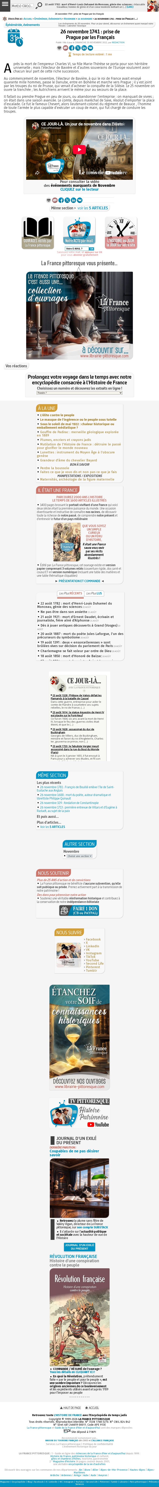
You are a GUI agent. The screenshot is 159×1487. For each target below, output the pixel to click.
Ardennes (66, 1475)
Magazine (5, 1482)
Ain (80, 1469)
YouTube (92, 960)
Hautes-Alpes (137, 1469)
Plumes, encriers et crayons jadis (65, 440)
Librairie (124, 1482)
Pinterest (93, 967)
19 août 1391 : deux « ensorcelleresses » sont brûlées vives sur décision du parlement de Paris (75, 644)
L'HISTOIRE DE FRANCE (68, 1415)
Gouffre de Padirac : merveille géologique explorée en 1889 (78, 434)
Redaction (118, 42)
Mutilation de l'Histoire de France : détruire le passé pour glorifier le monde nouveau (79, 446)
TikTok (90, 957)
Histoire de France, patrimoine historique (73, 1456)
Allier (95, 1469)
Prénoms (153, 1482)
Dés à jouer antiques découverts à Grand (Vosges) (79, 625)
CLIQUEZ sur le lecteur (79, 189)
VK (88, 950)
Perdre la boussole (54, 468)
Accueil (28, 18)
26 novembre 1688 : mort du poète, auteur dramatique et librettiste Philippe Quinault (74, 796)
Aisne (87, 1469)
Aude (93, 1475)
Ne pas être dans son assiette (64, 612)
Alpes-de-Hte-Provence (114, 1469)
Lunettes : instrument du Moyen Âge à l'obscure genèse (76, 454)
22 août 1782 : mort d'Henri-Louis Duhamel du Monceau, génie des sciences (74, 605)
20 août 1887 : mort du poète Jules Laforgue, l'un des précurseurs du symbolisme (80, 635)
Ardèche (54, 1475)
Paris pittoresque (138, 1482)
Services (79, 1484)
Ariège (77, 1475)
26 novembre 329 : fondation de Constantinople (69, 803)
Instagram (94, 953)
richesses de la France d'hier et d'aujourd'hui (100, 1453)
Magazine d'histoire (64, 1461)
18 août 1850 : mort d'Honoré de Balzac (71, 656)
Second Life (95, 964)
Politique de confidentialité (98, 1444)
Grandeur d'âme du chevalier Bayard (68, 460)
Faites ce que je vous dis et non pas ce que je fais (78, 472)
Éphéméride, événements (48, 18)
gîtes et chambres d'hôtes (66, 1458)
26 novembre (85, 18)
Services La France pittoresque (63, 1444)
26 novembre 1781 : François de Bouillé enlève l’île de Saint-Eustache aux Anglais (75, 789)
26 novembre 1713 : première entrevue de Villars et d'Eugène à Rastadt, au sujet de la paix (77, 809)
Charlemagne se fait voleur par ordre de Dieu (76, 651)
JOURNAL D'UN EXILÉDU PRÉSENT (79, 1247)
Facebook (93, 939)
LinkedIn (92, 946)
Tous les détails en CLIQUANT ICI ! (72, 1372)
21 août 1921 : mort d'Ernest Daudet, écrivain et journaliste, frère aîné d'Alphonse (75, 618)
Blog (30, 1482)
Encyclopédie (18, 1482)
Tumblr (91, 971)
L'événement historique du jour (79, 1446)
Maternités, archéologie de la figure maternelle (77, 479)
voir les (93, 208)
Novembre (69, 18)
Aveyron (102, 1475)
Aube (86, 1475)
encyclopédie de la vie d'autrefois (87, 1464)
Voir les (52, 827)
